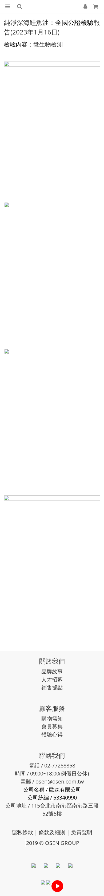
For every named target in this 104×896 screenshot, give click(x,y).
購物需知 (52, 718)
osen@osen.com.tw (59, 781)
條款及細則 (52, 832)
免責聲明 (81, 832)
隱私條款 (22, 832)
